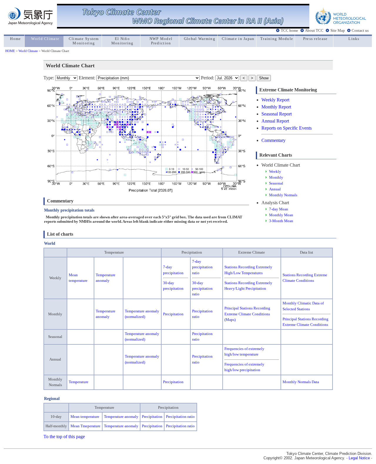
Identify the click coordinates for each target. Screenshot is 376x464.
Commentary (273, 140)
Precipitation (173, 314)
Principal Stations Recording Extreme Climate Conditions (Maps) (247, 313)
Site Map (337, 31)
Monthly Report (276, 106)
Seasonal (276, 183)
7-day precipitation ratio (202, 267)
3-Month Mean (281, 221)
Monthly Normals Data (301, 382)
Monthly (276, 177)
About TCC (314, 31)
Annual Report (275, 120)
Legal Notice (359, 458)
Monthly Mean (281, 215)
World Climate (28, 51)
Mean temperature (84, 417)
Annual (275, 189)
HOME (10, 51)
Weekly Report (275, 99)
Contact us (360, 31)
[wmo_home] (341, 23)
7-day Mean (278, 209)
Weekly (275, 172)
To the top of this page (64, 436)
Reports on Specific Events (286, 127)
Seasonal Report (276, 113)
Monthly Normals (283, 195)
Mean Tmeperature (85, 426)
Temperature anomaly (121, 417)
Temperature (78, 382)
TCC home (289, 31)
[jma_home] (30, 23)
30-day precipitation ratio (202, 288)
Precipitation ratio (180, 417)
